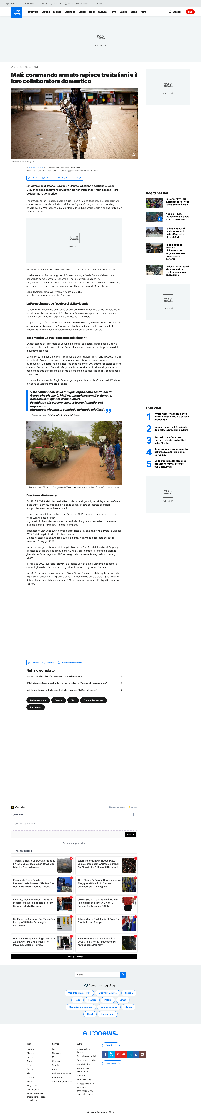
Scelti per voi (157, 193)
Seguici (55, 1065)
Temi (29, 1043)
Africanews (57, 1077)
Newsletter (111, 1063)
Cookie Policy (83, 1064)
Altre (79, 1043)
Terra (113, 11)
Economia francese (93, 700)
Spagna (129, 993)
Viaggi (82, 11)
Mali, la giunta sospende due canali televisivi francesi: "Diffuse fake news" (61, 690)
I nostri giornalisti (35, 1089)
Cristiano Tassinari (36, 167)
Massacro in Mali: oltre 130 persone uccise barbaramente (54, 676)
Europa (46, 11)
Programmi (32, 1085)
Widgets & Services (61, 1073)
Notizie (19, 67)
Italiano (12, 3)
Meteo (55, 1057)
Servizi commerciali (86, 1056)
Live (190, 11)
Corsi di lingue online (62, 1081)
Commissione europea (80, 1007)
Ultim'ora (33, 11)
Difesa (123, 1000)
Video (133, 11)
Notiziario (56, 1053)
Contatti (81, 1075)
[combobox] (109, 3)
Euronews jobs (84, 1079)
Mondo (57, 11)
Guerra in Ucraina (108, 993)
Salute (123, 11)
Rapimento (35, 707)
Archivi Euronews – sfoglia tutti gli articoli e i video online (37, 1096)
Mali (36, 67)
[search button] (94, 3)
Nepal (90, 1014)
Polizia (107, 1000)
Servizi (55, 1043)
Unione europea (109, 1007)
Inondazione (107, 1014)
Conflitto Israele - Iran (79, 993)
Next (92, 11)
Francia (58, 700)
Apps (54, 1069)
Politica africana (38, 700)
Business (70, 11)
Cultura (102, 11)
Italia (77, 1000)
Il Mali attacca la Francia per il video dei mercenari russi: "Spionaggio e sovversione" (66, 683)
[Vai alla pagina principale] (16, 12)
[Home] (12, 67)
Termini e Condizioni (86, 1060)
